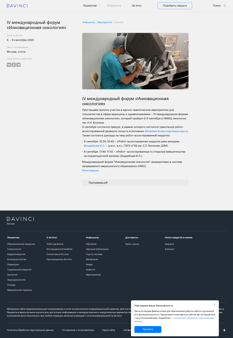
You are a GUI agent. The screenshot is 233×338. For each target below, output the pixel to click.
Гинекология (14, 249)
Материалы (92, 259)
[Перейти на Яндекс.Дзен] (224, 330)
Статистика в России (58, 254)
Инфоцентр (114, 5)
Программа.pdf (98, 183)
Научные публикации (97, 249)
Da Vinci (137, 5)
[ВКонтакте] (9, 65)
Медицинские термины (19, 290)
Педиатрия (13, 264)
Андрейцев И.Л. (95, 146)
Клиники (169, 249)
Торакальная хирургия (19, 269)
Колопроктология (16, 259)
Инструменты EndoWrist (59, 249)
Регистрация (90, 170)
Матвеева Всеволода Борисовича (166, 131)
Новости (90, 269)
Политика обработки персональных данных (30, 330)
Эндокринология (16, 280)
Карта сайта (108, 330)
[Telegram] (18, 65)
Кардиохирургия (16, 254)
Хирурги (169, 244)
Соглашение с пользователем (78, 330)
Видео (89, 264)
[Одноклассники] (14, 65)
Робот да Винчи (55, 244)
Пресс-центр (132, 244)
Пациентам (90, 5)
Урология (12, 274)
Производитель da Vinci (59, 259)
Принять (148, 329)
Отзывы (11, 285)
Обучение (91, 244)
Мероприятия (93, 274)
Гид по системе (94, 254)
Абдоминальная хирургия (21, 244)
